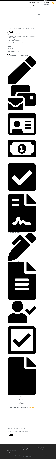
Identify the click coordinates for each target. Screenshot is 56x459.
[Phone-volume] (13, 32)
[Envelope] (11, 32)
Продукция (33, 2)
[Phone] (27, 445)
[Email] (28, 0)
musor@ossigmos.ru (9, 452)
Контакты (41, 2)
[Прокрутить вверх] (1, 457)
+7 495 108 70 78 (8, 450)
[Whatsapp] (7, 32)
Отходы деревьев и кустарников (40, 447)
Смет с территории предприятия (40, 449)
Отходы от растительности (25, 449)
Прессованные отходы (24, 447)
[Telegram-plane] (9, 32)
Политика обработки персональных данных (28, 456)
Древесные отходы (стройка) (40, 448)
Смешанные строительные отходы (26, 448)
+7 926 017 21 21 (8, 449)
